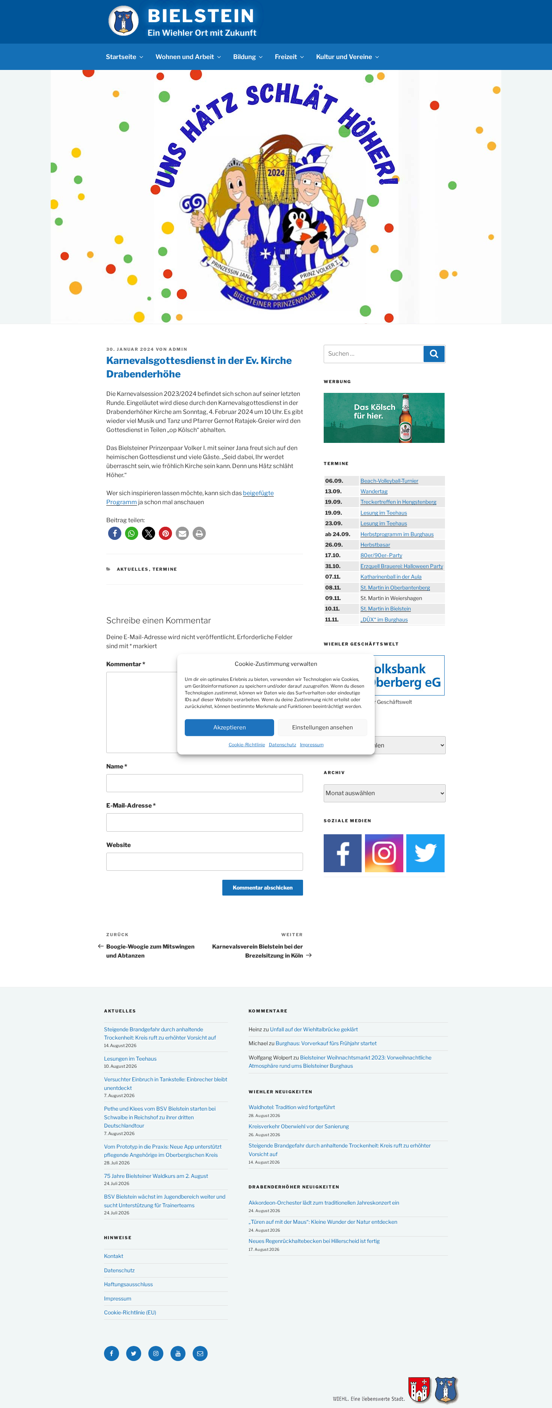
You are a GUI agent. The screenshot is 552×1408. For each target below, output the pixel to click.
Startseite (121, 57)
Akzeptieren (229, 727)
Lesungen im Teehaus (130, 1058)
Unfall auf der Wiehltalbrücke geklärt (314, 1029)
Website (118, 845)
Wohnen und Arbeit (184, 57)
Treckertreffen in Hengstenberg (398, 502)
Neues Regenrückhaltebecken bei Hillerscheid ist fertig (314, 1241)
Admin (178, 349)
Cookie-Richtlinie (247, 744)
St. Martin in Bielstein (385, 608)
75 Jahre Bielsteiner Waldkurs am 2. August (156, 1176)
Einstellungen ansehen (322, 727)
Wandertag (374, 491)
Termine (165, 569)
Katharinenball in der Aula (391, 576)
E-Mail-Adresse (131, 805)
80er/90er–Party (381, 555)
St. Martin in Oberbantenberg (395, 587)
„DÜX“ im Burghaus (384, 619)
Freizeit (286, 57)
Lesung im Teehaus (383, 512)
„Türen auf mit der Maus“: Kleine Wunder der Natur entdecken (323, 1222)
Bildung (244, 57)
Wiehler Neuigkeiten (280, 1091)
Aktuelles (133, 569)
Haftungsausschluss (128, 1284)
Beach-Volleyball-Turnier (389, 480)
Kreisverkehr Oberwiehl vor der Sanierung (299, 1126)
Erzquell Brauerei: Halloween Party (401, 566)
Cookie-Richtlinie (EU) (130, 1312)
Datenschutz (282, 744)
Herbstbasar (375, 544)
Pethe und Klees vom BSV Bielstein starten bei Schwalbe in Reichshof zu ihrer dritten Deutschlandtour (160, 1117)
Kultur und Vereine (344, 57)
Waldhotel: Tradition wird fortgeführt (292, 1107)
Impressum (312, 744)
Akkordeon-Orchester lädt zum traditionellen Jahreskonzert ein (324, 1202)
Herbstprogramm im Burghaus (397, 534)
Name (116, 766)
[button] (114, 533)
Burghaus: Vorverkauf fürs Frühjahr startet (326, 1043)
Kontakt (113, 1256)
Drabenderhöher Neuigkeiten (294, 1187)
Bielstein (201, 15)
